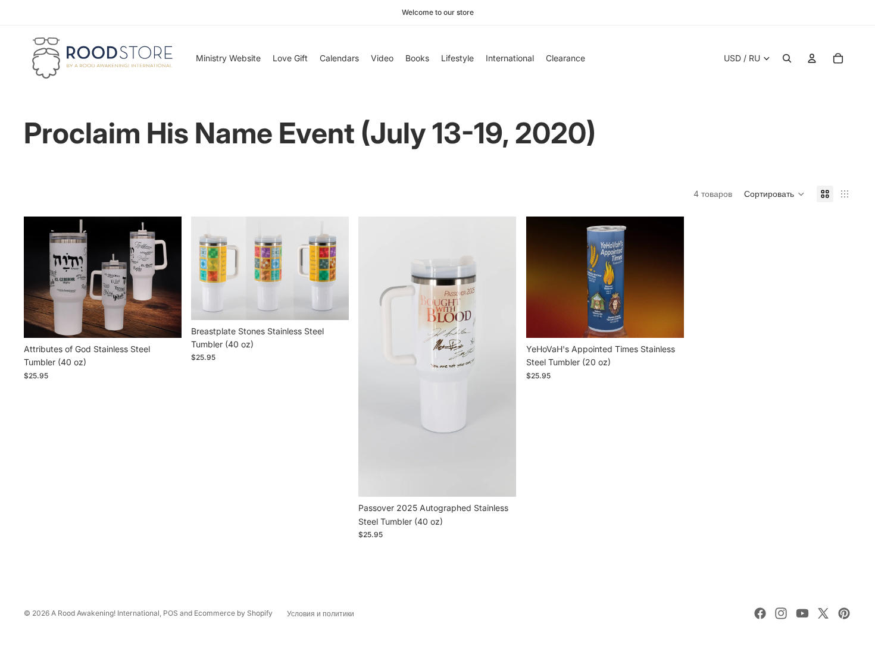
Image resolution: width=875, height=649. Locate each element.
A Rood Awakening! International (105, 613)
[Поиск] (787, 58)
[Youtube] (802, 613)
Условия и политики (320, 613)
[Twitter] (823, 613)
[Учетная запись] (812, 58)
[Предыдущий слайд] (376, 357)
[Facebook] (760, 613)
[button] (774, 194)
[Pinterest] (844, 613)
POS (170, 613)
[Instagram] (781, 613)
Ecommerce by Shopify (233, 613)
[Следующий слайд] (499, 357)
